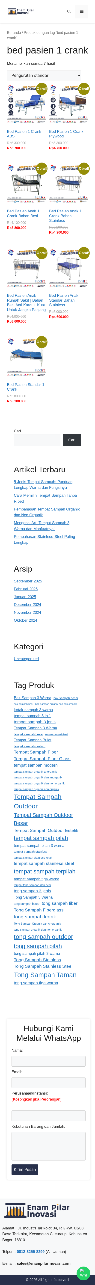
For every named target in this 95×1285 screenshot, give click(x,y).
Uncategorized (26, 659)
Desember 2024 (27, 604)
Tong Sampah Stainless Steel (43, 966)
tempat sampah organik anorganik (35, 771)
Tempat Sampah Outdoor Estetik (46, 830)
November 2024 (27, 612)
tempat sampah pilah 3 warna (39, 845)
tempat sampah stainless (31, 851)
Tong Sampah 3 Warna (33, 897)
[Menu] (81, 11)
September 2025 (28, 581)
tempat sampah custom (29, 746)
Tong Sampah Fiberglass (39, 910)
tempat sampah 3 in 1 (32, 715)
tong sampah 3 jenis (32, 891)
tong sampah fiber (59, 903)
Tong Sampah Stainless (37, 959)
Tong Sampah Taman (45, 975)
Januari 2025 (25, 597)
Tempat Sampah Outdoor (38, 801)
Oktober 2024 (25, 620)
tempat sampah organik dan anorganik (38, 777)
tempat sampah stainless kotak (33, 857)
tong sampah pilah (38, 946)
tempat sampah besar (28, 734)
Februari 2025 (26, 589)
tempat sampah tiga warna (36, 879)
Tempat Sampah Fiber (36, 752)
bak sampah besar (65, 698)
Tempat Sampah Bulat (32, 740)
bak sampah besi (23, 704)
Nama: (17, 1050)
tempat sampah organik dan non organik (39, 783)
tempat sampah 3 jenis (35, 722)
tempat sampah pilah (41, 838)
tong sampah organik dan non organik (38, 929)
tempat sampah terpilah (44, 871)
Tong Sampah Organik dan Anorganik (37, 923)
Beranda (14, 33)
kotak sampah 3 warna (33, 709)
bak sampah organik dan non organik (56, 704)
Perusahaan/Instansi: (37, 1096)
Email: (17, 1072)
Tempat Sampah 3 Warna (35, 728)
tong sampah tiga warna (36, 983)
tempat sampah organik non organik (36, 789)
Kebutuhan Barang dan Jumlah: (38, 1126)
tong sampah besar (26, 903)
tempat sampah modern (36, 765)
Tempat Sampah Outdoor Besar (43, 819)
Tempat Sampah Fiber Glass (42, 758)
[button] (69, 11)
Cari (17, 431)
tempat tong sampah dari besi (32, 885)
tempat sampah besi (56, 734)
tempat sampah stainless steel (44, 863)
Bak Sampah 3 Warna (32, 697)
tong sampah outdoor (43, 936)
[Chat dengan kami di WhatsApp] (83, 1273)
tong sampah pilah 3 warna (37, 953)
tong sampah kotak (35, 916)
